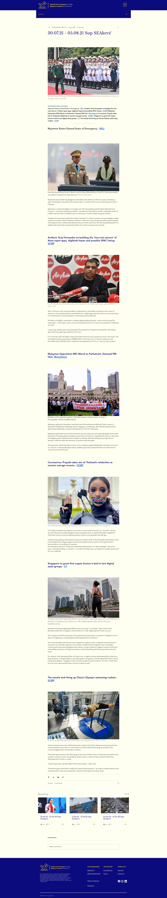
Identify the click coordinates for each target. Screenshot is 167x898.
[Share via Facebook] (49, 777)
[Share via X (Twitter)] (53, 777)
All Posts (41, 14)
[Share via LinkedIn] (58, 777)
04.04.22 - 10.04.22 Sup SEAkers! (113, 818)
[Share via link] (63, 777)
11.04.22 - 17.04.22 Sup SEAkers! (81, 818)
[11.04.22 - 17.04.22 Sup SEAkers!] (83, 805)
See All (127, 794)
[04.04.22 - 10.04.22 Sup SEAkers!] (115, 805)
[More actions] (118, 27)
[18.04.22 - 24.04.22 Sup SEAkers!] (52, 805)
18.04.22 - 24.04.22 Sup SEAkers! (50, 818)
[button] (125, 5)
